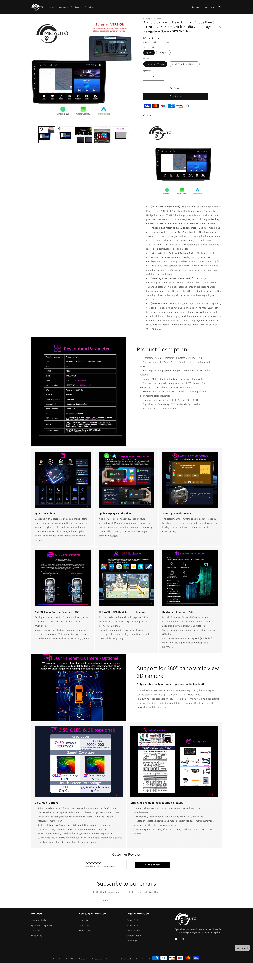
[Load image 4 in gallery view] (102, 134)
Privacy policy (97, 959)
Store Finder (85, 930)
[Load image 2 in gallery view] (65, 134)
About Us (83, 920)
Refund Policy (133, 930)
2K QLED (163, 52)
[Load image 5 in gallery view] (120, 134)
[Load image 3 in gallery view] (83, 134)
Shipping (147, 42)
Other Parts (36, 935)
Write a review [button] (152, 864)
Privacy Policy (133, 920)
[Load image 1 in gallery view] (47, 134)
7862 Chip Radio (39, 920)
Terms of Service (134, 925)
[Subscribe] (149, 900)
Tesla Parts (36, 930)
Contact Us (84, 925)
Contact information (144, 959)
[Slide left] (34, 135)
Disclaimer (132, 940)
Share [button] (149, 115)
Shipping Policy (134, 935)
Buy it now (175, 96)
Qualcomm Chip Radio (41, 925)
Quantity (147, 70)
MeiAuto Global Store (67, 959)
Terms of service (112, 959)
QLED (149, 52)
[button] (63, 7)
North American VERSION (184, 64)
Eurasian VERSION (155, 64)
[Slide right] (133, 135)
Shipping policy (127, 959)
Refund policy (84, 959)
